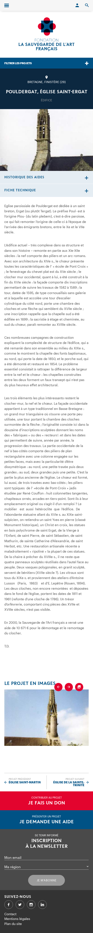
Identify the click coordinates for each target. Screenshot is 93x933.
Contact (10, 914)
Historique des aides (24, 177)
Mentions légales (17, 919)
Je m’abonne (46, 880)
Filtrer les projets (18, 63)
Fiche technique (20, 190)
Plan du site (13, 924)
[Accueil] (46, 34)
